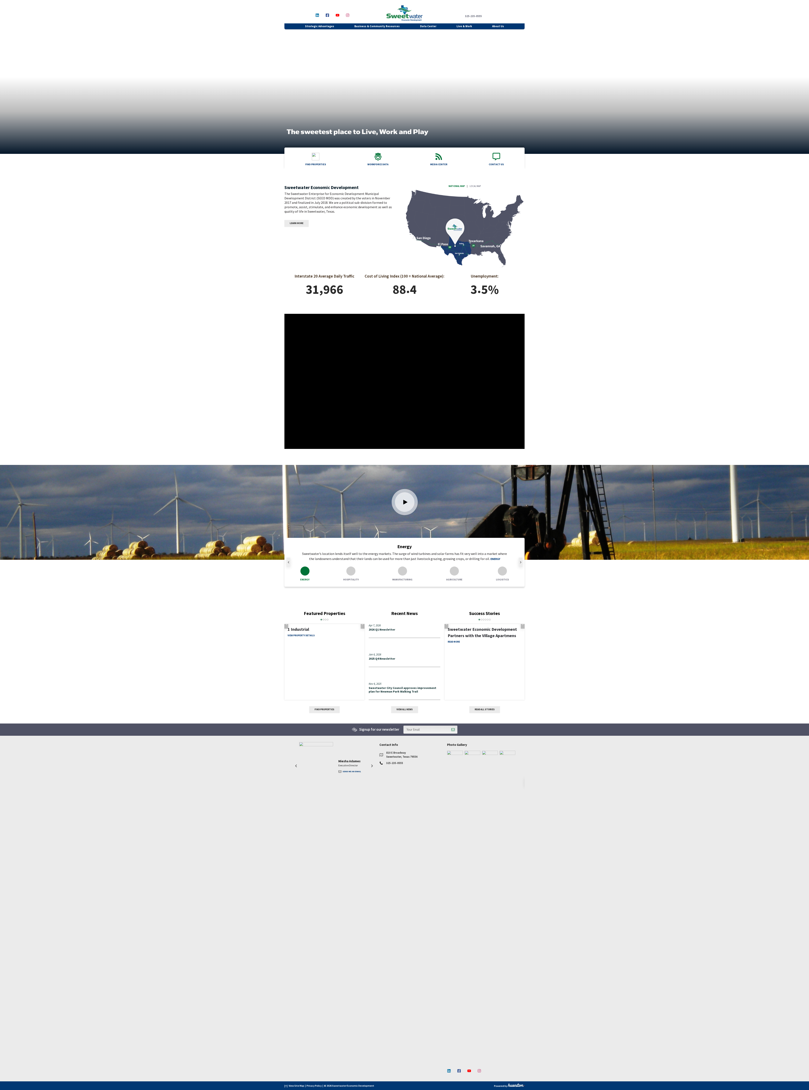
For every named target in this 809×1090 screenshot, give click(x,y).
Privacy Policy (314, 1085)
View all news (404, 709)
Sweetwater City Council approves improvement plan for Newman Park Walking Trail (402, 689)
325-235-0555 (473, 16)
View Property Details (301, 648)
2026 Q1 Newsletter (382, 629)
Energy (495, 559)
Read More (454, 964)
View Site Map (296, 1085)
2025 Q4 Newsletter (382, 658)
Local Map (475, 186)
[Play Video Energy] (404, 502)
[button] (288, 562)
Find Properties (324, 709)
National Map (457, 186)
